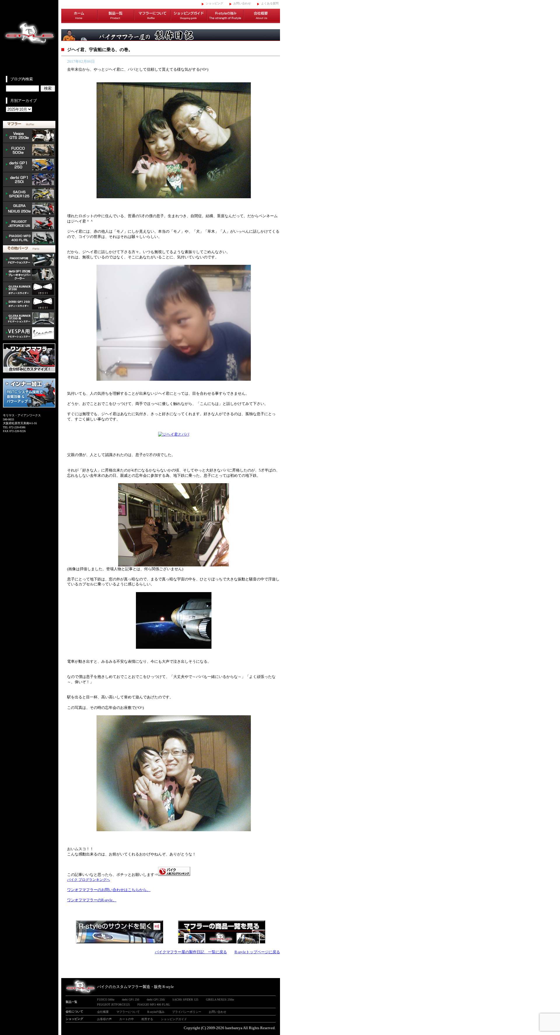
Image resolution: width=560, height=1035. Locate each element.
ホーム (79, 16)
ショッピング (214, 3)
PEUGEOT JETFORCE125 (29, 223)
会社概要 (262, 16)
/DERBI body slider (29, 304)
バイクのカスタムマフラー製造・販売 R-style (135, 986)
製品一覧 (116, 16)
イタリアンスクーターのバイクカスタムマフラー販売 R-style (29, 38)
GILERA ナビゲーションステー (29, 318)
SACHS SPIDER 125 (29, 194)
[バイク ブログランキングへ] (174, 874)
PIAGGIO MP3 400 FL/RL (29, 238)
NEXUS (29, 208)
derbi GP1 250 (29, 165)
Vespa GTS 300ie (29, 135)
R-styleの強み (225, 16)
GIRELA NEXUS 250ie (220, 999)
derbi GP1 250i (29, 179)
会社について (74, 1011)
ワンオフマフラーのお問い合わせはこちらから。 (108, 890)
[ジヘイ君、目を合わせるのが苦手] (174, 379)
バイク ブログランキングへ (88, 880)
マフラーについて (152, 16)
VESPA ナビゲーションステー (29, 333)
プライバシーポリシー (186, 1011)
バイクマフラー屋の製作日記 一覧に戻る (191, 952)
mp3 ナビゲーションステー (29, 260)
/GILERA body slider (29, 289)
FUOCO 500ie (29, 150)
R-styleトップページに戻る (257, 952)
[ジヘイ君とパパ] (174, 197)
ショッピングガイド (189, 16)
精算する (147, 1019)
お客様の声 (104, 1019)
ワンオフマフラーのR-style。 (91, 900)
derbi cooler (29, 274)
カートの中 (126, 1019)
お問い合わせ (242, 3)
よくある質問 (270, 3)
